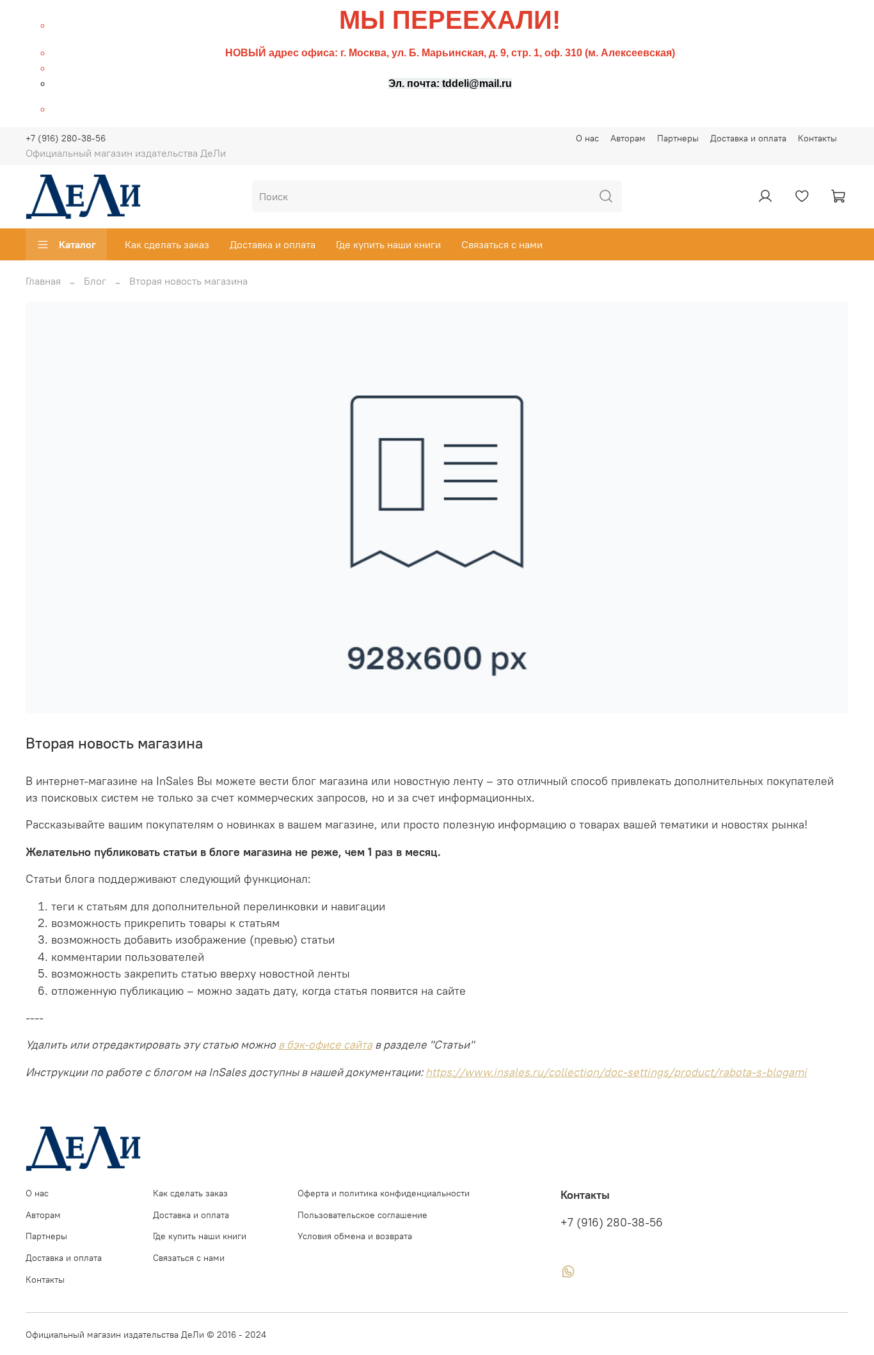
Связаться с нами (502, 244)
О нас (587, 138)
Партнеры (678, 138)
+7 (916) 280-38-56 (66, 138)
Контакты (817, 138)
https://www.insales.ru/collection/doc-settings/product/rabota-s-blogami (616, 1072)
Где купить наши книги (388, 244)
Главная (43, 280)
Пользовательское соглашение (362, 1215)
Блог (95, 280)
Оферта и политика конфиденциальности (384, 1193)
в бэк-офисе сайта (325, 1045)
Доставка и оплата (748, 138)
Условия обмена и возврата (355, 1236)
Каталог (77, 244)
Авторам (628, 138)
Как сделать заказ (167, 244)
